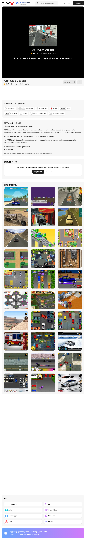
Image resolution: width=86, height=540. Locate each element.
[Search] (37, 3)
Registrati (78, 3)
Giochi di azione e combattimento (23, 153)
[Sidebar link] (3, 3)
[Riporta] (79, 82)
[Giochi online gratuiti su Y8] (10, 3)
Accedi (67, 3)
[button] (9, 149)
